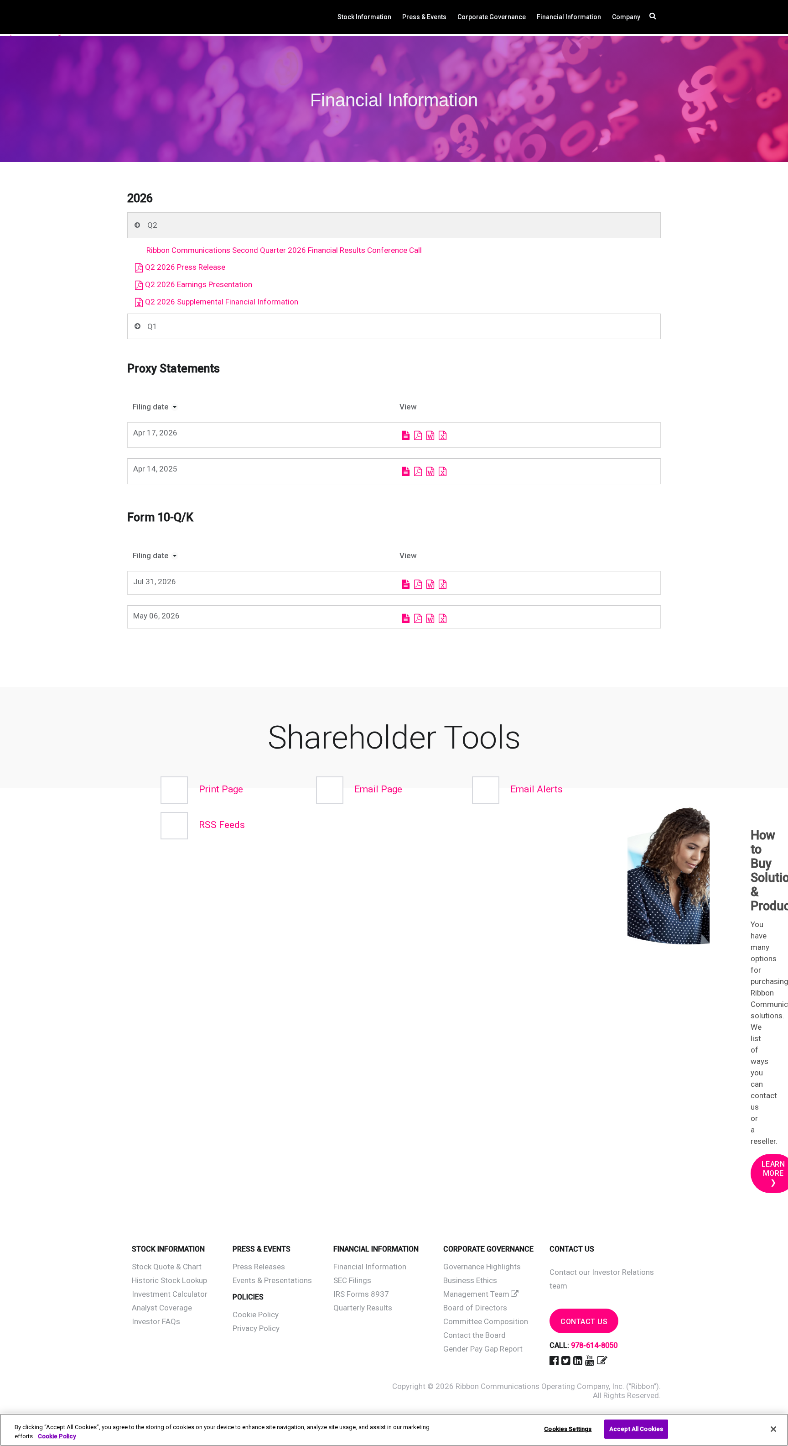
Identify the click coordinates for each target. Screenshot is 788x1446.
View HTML (405, 435)
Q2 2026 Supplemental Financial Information (221, 301)
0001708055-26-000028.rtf (430, 618)
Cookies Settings (567, 1428)
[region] (394, 1430)
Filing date (151, 406)
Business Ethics (470, 1280)
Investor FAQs (156, 1321)
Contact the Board (474, 1335)
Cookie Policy (256, 1314)
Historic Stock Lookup (169, 1280)
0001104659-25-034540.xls (442, 471)
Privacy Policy (256, 1328)
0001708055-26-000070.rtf (430, 584)
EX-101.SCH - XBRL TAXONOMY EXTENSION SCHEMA (454, 435)
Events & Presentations (272, 1280)
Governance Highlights (482, 1266)
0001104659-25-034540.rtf (430, 471)
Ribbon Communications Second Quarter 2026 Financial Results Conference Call (284, 250)
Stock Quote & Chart (167, 1266)
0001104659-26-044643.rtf (430, 435)
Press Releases (259, 1266)
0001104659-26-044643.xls (442, 435)
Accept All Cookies (636, 1428)
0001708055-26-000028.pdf (418, 618)
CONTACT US (583, 1321)
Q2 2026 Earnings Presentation (198, 284)
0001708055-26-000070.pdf (418, 584)
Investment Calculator (169, 1294)
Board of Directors (475, 1307)
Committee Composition (485, 1321)
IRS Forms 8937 (361, 1294)
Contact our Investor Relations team (602, 1279)
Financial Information (369, 1266)
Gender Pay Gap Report (483, 1348)
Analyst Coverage (162, 1307)
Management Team (476, 1294)
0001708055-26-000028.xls (442, 618)
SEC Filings (352, 1280)
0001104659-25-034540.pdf (418, 471)
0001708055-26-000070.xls (442, 584)
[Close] (773, 1429)
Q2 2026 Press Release (185, 267)
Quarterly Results (362, 1307)
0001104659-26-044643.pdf (418, 435)
